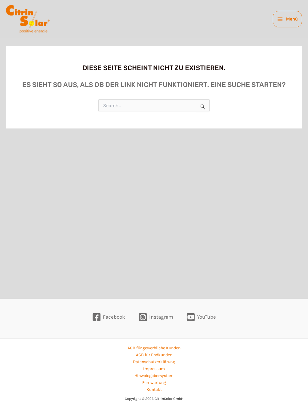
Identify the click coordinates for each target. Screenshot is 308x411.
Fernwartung (154, 382)
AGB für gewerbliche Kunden (154, 348)
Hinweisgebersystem (154, 375)
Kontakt (154, 389)
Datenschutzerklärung (154, 361)
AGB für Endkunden (154, 354)
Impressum (154, 368)
